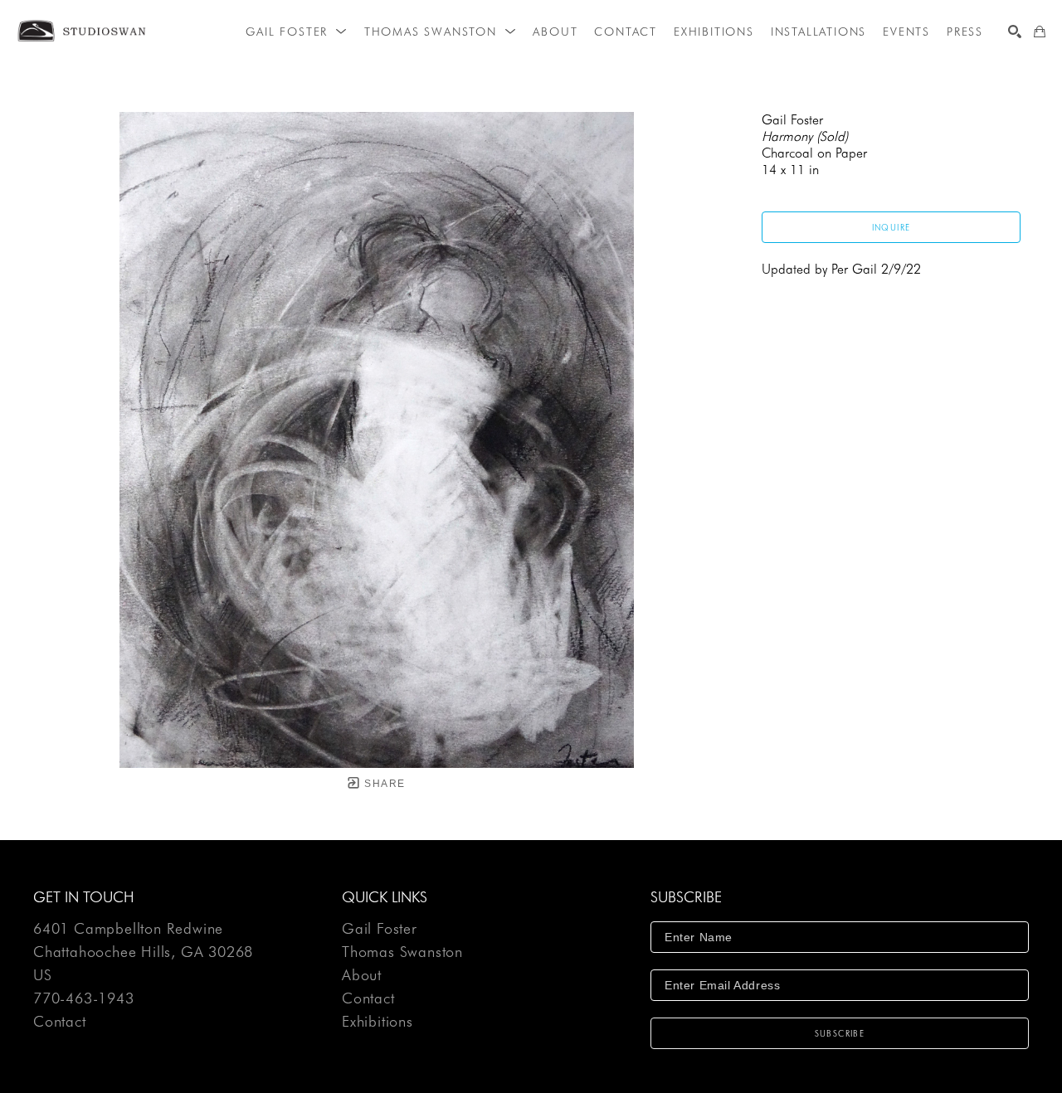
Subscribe (840, 1033)
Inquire (891, 227)
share (383, 783)
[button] (296, 31)
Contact (59, 1021)
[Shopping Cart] (1039, 31)
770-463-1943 (83, 999)
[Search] (1014, 31)
